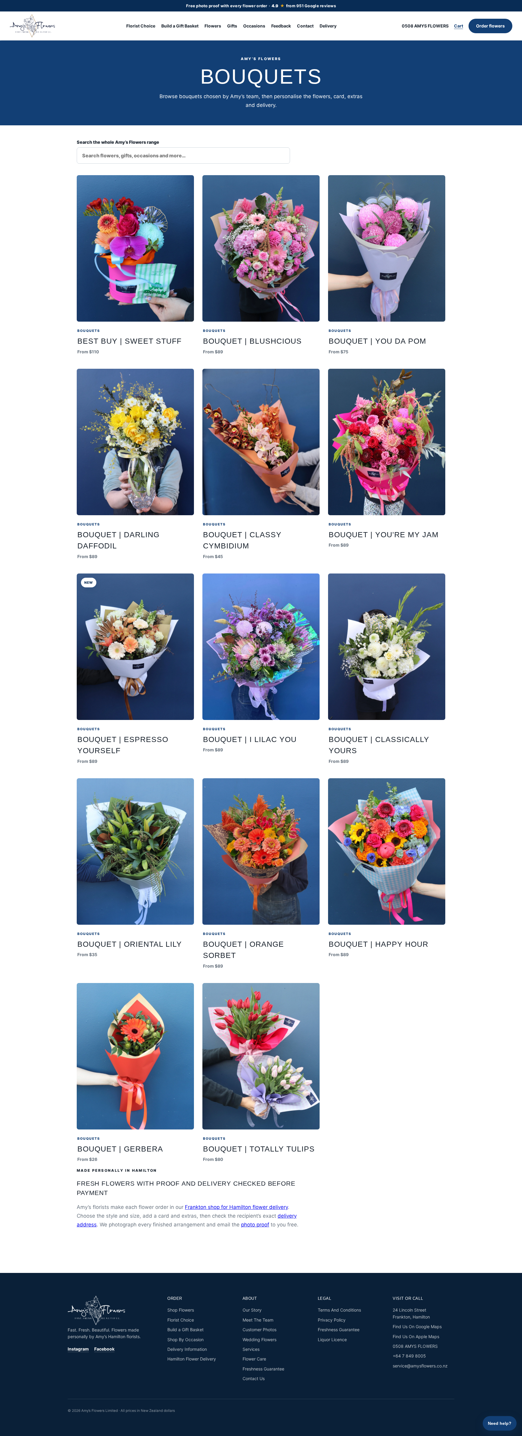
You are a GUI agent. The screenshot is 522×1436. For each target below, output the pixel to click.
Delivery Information (187, 1349)
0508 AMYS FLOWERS (425, 25)
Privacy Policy (332, 1319)
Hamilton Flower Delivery (191, 1358)
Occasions (254, 25)
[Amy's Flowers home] (35, 26)
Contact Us (254, 1378)
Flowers (213, 25)
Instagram (78, 1348)
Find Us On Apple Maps (416, 1336)
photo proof (255, 1225)
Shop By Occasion (185, 1339)
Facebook (104, 1348)
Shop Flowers (180, 1309)
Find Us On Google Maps (417, 1326)
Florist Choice (140, 25)
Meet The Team (258, 1319)
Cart (458, 25)
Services (251, 1349)
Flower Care (254, 1358)
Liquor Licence (332, 1339)
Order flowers (490, 25)
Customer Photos (259, 1329)
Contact (305, 25)
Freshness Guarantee (263, 1368)
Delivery (328, 25)
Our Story (252, 1309)
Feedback (281, 25)
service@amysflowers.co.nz (420, 1365)
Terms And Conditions (339, 1309)
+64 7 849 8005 (409, 1355)
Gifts (232, 25)
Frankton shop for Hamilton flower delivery (236, 1207)
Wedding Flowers (259, 1339)
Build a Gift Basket (179, 25)
